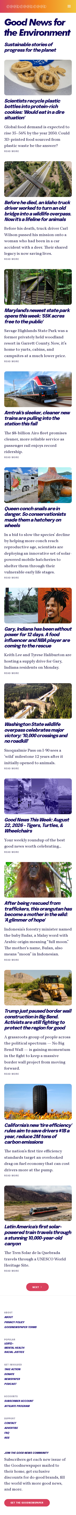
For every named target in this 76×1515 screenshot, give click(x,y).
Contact (10, 1423)
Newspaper (12, 1379)
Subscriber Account (18, 1401)
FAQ (6, 1433)
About (8, 1317)
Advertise (11, 1428)
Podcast (10, 1384)
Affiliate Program (16, 1406)
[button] (67, 6)
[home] (30, 6)
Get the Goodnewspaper (27, 1503)
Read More (11, 151)
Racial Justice (14, 1352)
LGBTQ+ (9, 1344)
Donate (9, 1374)
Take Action (12, 1369)
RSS (6, 1438)
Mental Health (14, 1348)
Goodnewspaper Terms (20, 1327)
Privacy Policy (14, 1322)
